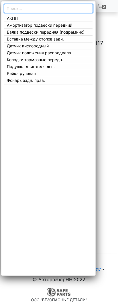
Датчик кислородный (28, 45)
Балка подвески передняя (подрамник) (45, 32)
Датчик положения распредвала (39, 52)
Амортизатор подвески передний (39, 25)
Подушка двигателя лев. (31, 66)
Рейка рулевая (21, 73)
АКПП (12, 18)
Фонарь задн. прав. (26, 80)
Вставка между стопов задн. (35, 38)
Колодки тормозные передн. (35, 59)
